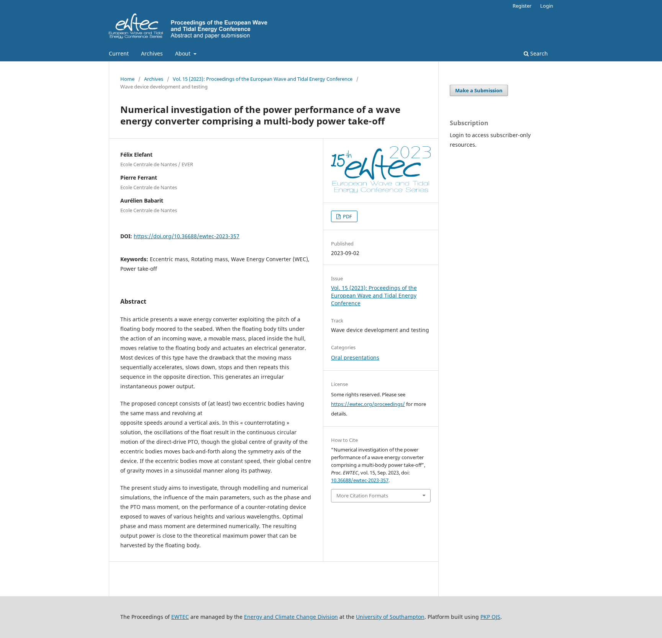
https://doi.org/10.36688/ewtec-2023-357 (186, 236)
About (183, 53)
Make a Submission (479, 90)
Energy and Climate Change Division (291, 616)
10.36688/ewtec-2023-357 (359, 480)
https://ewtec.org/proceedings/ (368, 404)
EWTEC (180, 616)
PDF (347, 216)
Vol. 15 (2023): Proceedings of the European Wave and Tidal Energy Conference (262, 78)
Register (522, 5)
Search (538, 53)
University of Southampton (390, 616)
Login (546, 5)
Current (119, 53)
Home (127, 78)
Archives (152, 53)
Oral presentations (355, 357)
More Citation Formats (362, 495)
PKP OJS (490, 616)
